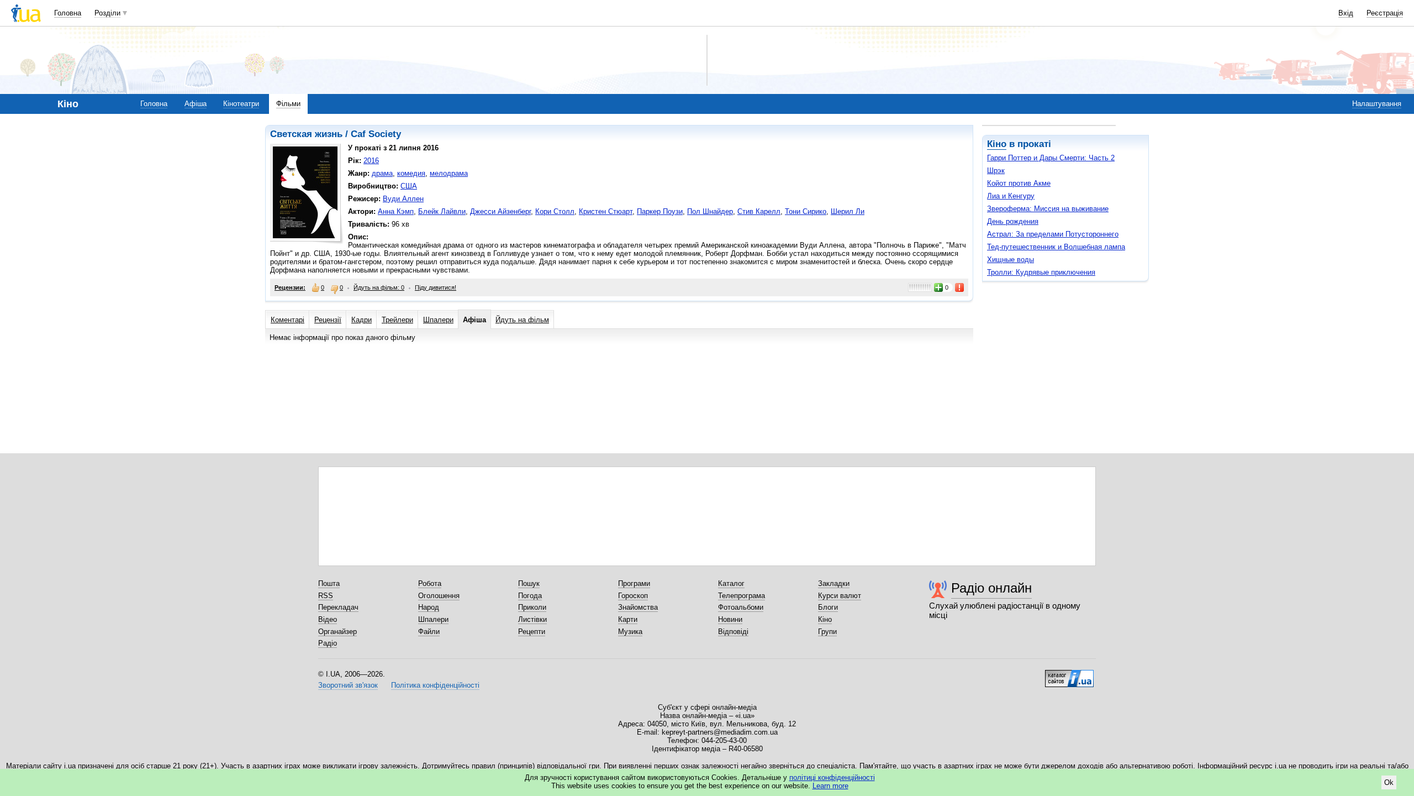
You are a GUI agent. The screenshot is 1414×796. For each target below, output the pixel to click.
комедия (411, 173)
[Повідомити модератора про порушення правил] (960, 287)
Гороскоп (633, 595)
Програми (634, 583)
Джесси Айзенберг (500, 211)
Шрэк (996, 170)
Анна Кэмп (396, 211)
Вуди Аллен (403, 199)
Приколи (532, 607)
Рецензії (327, 320)
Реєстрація (1384, 13)
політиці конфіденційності (832, 777)
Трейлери (397, 320)
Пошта (329, 583)
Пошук (529, 583)
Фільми (288, 104)
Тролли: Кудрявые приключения (1041, 272)
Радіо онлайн (991, 587)
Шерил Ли (847, 211)
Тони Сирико (805, 211)
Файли (429, 631)
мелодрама (449, 173)
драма (382, 173)
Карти (627, 619)
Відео (327, 619)
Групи (827, 631)
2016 (371, 160)
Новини (730, 619)
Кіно (996, 144)
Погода (530, 595)
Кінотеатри (241, 104)
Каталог (731, 583)
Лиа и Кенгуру (1011, 196)
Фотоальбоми (740, 607)
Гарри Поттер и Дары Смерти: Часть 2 (1051, 158)
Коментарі (287, 320)
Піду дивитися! (435, 287)
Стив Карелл (758, 211)
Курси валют (839, 595)
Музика (630, 631)
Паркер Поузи (660, 211)
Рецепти (531, 631)
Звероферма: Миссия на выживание (1048, 209)
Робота (429, 583)
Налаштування (1376, 104)
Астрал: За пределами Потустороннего (1052, 234)
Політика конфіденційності (435, 685)
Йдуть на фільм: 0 (379, 287)
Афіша (195, 104)
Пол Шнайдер (710, 211)
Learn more (830, 786)
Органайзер (337, 631)
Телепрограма (741, 595)
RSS (325, 595)
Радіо (327, 643)
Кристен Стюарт (605, 211)
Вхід (1345, 13)
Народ (428, 607)
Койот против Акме (1019, 183)
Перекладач (338, 607)
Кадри (361, 320)
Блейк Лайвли (442, 211)
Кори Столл (554, 211)
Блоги (828, 607)
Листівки (532, 619)
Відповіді (733, 631)
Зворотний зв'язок (348, 685)
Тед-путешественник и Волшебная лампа (1056, 247)
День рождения (1012, 221)
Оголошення (439, 595)
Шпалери (438, 320)
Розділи (107, 13)
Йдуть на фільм (522, 320)
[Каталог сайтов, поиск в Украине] (1069, 674)
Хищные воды (1010, 259)
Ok (1389, 782)
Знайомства (638, 607)
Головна (67, 13)
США (408, 186)
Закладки (834, 583)
